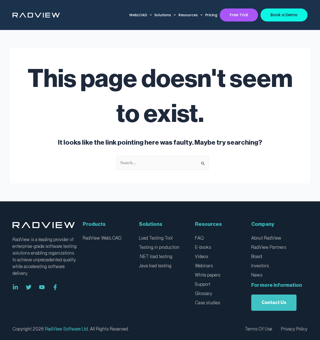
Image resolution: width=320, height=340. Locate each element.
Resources (188, 14)
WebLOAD (138, 14)
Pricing (211, 14)
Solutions (162, 14)
